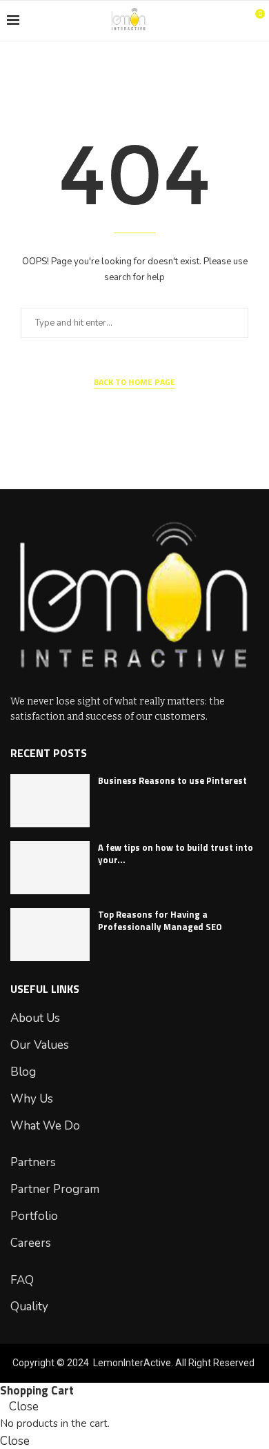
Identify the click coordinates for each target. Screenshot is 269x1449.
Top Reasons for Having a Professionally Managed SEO (160, 920)
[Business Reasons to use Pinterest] (50, 800)
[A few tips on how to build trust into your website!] (50, 867)
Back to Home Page (134, 382)
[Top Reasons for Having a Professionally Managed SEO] (50, 934)
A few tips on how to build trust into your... (175, 853)
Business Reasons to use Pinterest (172, 780)
